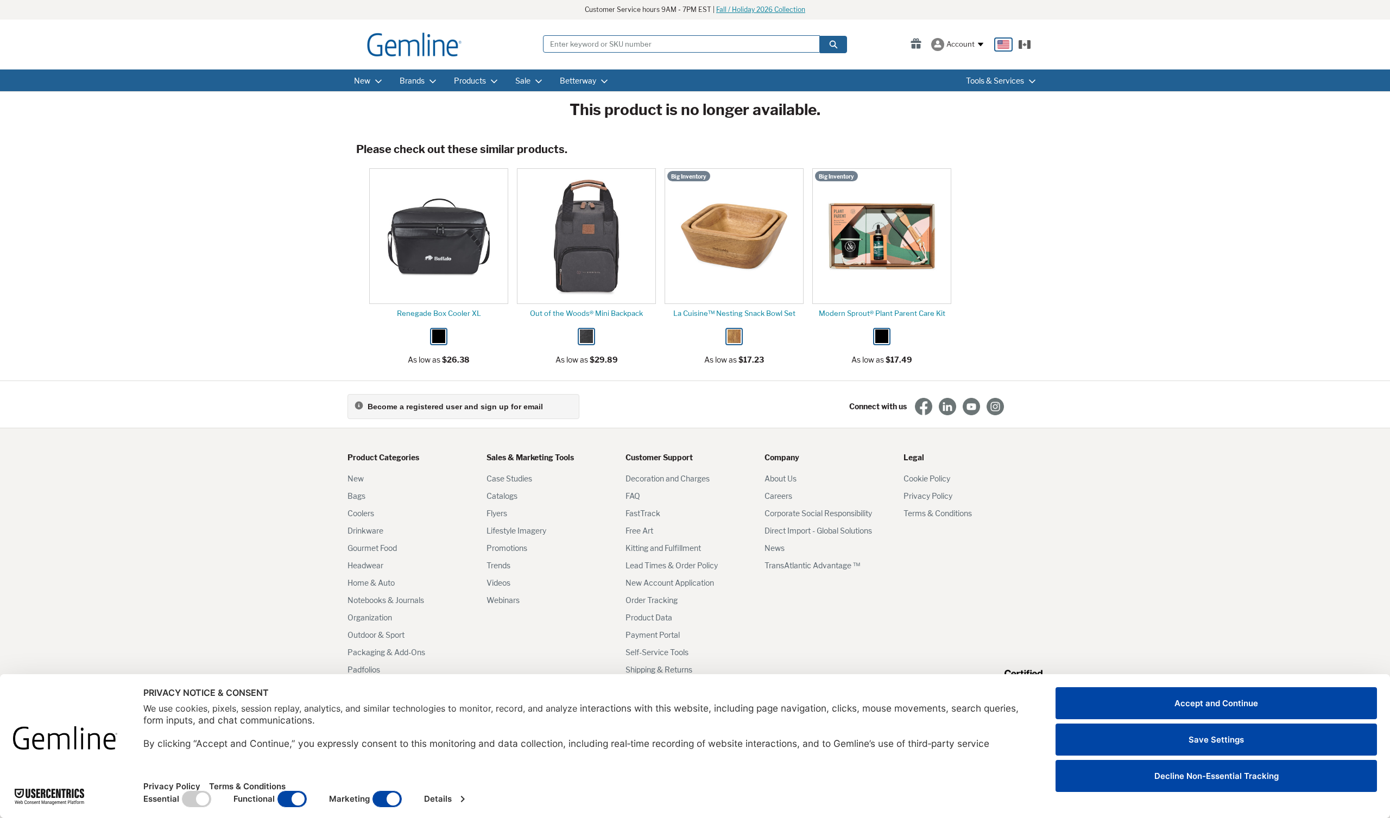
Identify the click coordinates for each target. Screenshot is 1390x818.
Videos (498, 582)
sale (522, 80)
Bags (356, 495)
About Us (780, 478)
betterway (578, 80)
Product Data (649, 617)
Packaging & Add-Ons (386, 652)
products (470, 80)
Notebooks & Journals (386, 600)
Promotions (506, 548)
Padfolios (364, 669)
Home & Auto (371, 582)
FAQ (633, 495)
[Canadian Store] (1024, 44)
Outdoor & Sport (376, 634)
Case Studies (509, 478)
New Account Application (670, 582)
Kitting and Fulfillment (663, 548)
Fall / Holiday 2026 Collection (760, 9)
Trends (498, 565)
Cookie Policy (927, 478)
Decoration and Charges (668, 478)
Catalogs (501, 495)
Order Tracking (652, 600)
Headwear (365, 565)
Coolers (361, 513)
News (774, 548)
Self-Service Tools (657, 652)
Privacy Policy (928, 495)
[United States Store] (1003, 44)
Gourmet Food (372, 548)
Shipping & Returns (659, 669)
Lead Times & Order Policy (672, 565)
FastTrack (643, 513)
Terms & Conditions (938, 513)
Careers (778, 495)
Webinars (503, 600)
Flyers (496, 513)
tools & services (995, 80)
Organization (370, 617)
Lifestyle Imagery (516, 530)
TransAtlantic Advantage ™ (812, 565)
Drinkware (365, 530)
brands (412, 80)
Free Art (639, 530)
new (362, 80)
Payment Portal (653, 634)
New (356, 478)
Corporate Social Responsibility (818, 513)
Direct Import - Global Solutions (818, 530)
